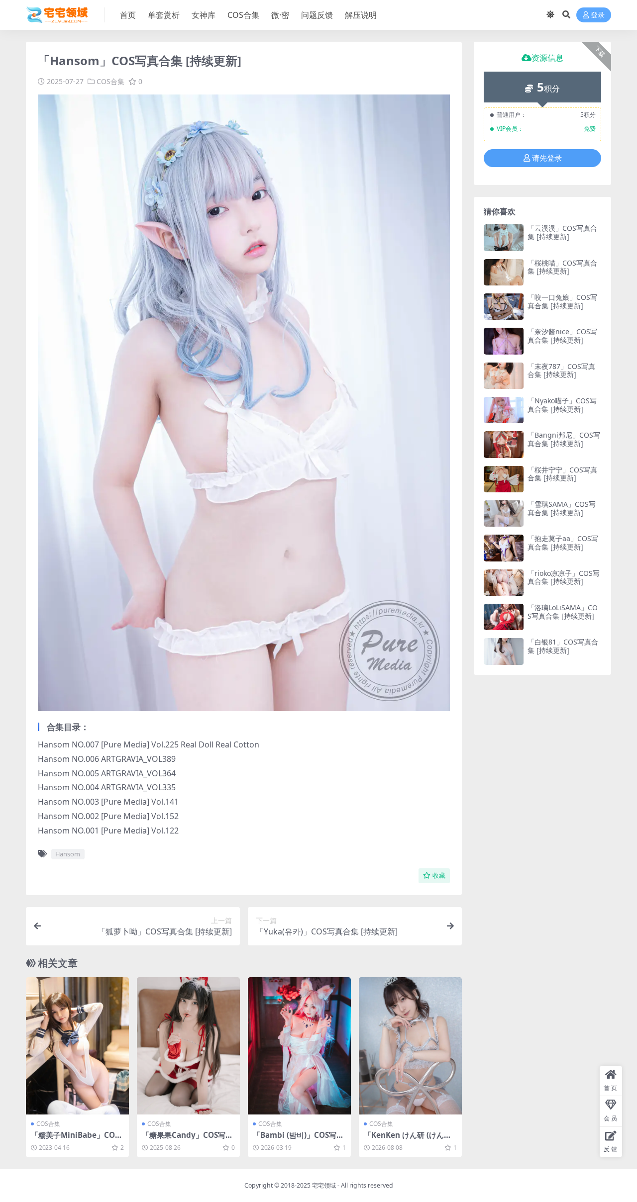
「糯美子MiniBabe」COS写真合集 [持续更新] (75, 1139)
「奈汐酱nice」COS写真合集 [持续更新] (562, 336)
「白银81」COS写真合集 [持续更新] (563, 646)
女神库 (203, 14)
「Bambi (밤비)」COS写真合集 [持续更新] (298, 1139)
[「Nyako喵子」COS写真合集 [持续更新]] (504, 410)
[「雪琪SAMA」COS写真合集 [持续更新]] (504, 513)
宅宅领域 (324, 1185)
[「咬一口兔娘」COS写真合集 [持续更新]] (504, 306)
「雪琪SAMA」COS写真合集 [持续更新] (562, 508)
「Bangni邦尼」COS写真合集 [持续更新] (564, 439)
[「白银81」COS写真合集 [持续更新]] (504, 651)
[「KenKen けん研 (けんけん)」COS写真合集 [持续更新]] (410, 1045)
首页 (128, 14)
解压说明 (361, 14)
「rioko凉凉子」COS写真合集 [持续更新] (564, 577)
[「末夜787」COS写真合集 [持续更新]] (504, 376)
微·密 (280, 14)
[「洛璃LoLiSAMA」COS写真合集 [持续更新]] (504, 617)
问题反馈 (317, 14)
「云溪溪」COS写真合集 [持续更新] (562, 232)
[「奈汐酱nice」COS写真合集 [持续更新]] (504, 341)
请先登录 (547, 158)
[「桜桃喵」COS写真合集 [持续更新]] (504, 272)
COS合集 (243, 14)
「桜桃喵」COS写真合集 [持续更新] (562, 267)
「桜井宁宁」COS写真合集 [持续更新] (562, 474)
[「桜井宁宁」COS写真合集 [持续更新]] (504, 479)
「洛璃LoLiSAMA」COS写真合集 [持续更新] (563, 612)
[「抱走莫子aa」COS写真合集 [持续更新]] (504, 548)
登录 (598, 15)
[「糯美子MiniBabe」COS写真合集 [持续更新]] (77, 1045)
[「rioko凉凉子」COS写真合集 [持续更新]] (504, 582)
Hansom (67, 853)
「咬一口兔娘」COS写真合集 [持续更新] (562, 301)
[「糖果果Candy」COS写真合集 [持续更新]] (188, 1045)
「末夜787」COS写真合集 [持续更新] (561, 370)
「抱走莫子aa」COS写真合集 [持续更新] (563, 543)
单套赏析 (164, 14)
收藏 (438, 875)
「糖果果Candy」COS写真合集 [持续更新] (187, 1139)
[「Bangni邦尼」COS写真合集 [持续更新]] (504, 444)
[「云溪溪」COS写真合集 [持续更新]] (504, 237)
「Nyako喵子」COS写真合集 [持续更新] (562, 405)
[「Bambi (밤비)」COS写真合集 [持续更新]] (299, 1045)
